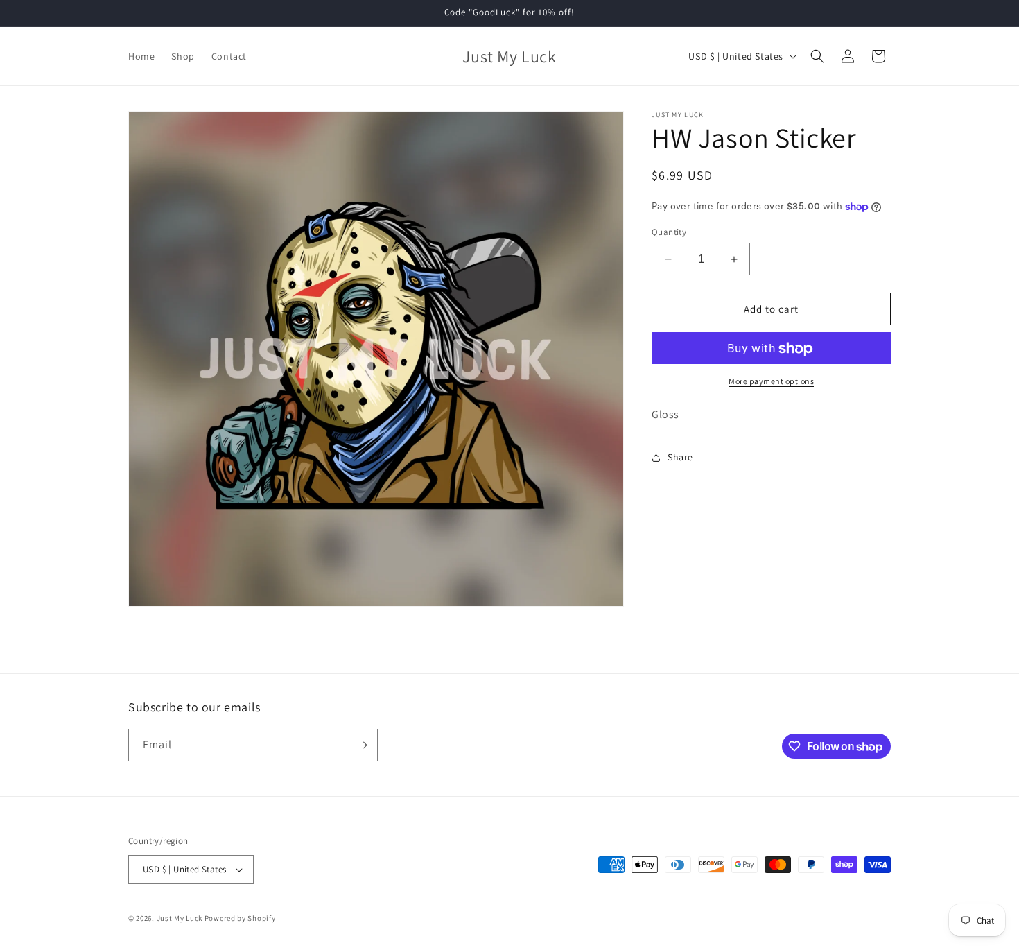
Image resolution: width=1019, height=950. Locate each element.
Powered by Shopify (240, 918)
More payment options (771, 382)
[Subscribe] (362, 745)
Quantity (669, 232)
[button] (817, 56)
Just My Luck (179, 918)
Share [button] (680, 457)
